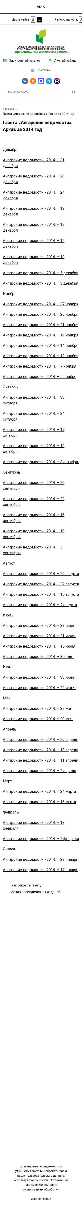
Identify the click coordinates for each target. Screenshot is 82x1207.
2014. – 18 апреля (62, 750)
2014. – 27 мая (60, 708)
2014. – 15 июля (61, 646)
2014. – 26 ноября (62, 314)
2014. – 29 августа (63, 573)
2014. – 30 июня (61, 677)
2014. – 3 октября (63, 462)
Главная (8, 109)
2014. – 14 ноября (62, 345)
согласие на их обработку (41, 1189)
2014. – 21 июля (61, 636)
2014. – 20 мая (60, 719)
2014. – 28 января (62, 859)
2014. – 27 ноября (62, 304)
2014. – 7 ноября (61, 366)
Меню (41, 6)
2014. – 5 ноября (61, 376)
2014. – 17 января (62, 869)
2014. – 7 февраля (63, 838)
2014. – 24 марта (61, 791)
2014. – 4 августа (62, 604)
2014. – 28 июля (61, 625)
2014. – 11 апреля (62, 760)
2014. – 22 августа (63, 584)
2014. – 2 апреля (61, 770)
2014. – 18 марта (61, 801)
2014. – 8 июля (60, 656)
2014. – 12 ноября (62, 356)
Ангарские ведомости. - (25, 160)
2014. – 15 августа (63, 594)
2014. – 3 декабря (62, 283)
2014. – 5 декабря (62, 273)
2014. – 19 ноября (62, 335)
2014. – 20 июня (61, 687)
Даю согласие (41, 1199)
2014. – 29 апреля (62, 739)
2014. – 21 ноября (62, 324)
